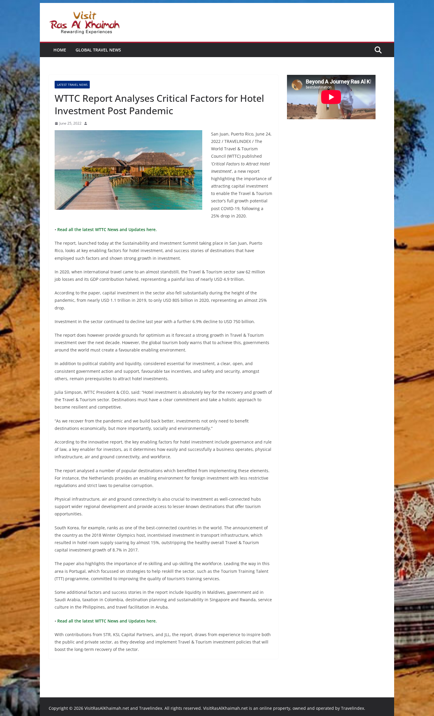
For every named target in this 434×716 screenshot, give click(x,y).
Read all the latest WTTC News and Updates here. (106, 229)
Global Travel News (98, 50)
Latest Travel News (72, 85)
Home (59, 50)
